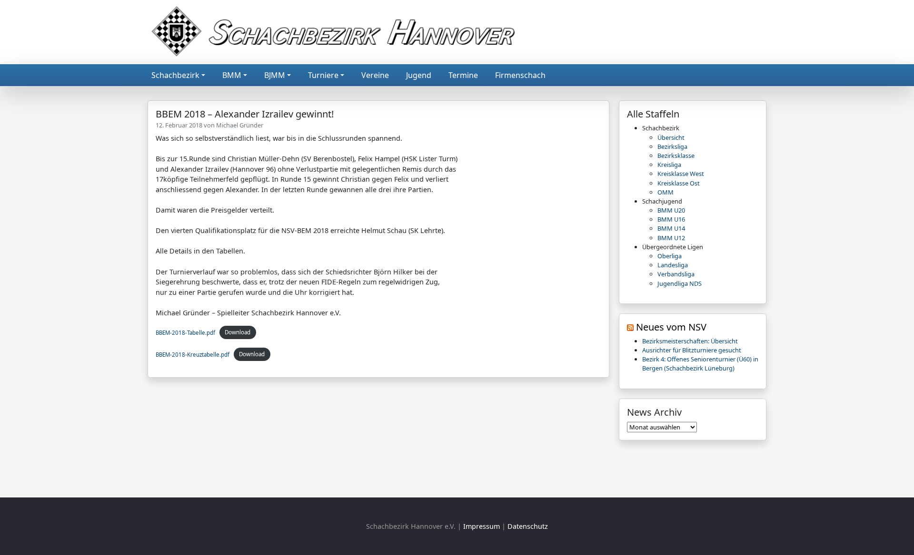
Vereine (375, 75)
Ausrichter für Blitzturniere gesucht (691, 350)
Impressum (481, 526)
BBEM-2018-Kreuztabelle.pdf (192, 354)
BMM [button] (231, 75)
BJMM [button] (274, 75)
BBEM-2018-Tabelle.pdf (185, 332)
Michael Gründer (239, 125)
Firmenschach (520, 75)
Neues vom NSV (671, 327)
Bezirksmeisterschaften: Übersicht (690, 341)
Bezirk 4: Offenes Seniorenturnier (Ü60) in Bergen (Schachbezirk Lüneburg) (700, 363)
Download (237, 332)
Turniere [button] (323, 75)
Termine (463, 75)
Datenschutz (527, 526)
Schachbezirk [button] (175, 75)
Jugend (418, 75)
